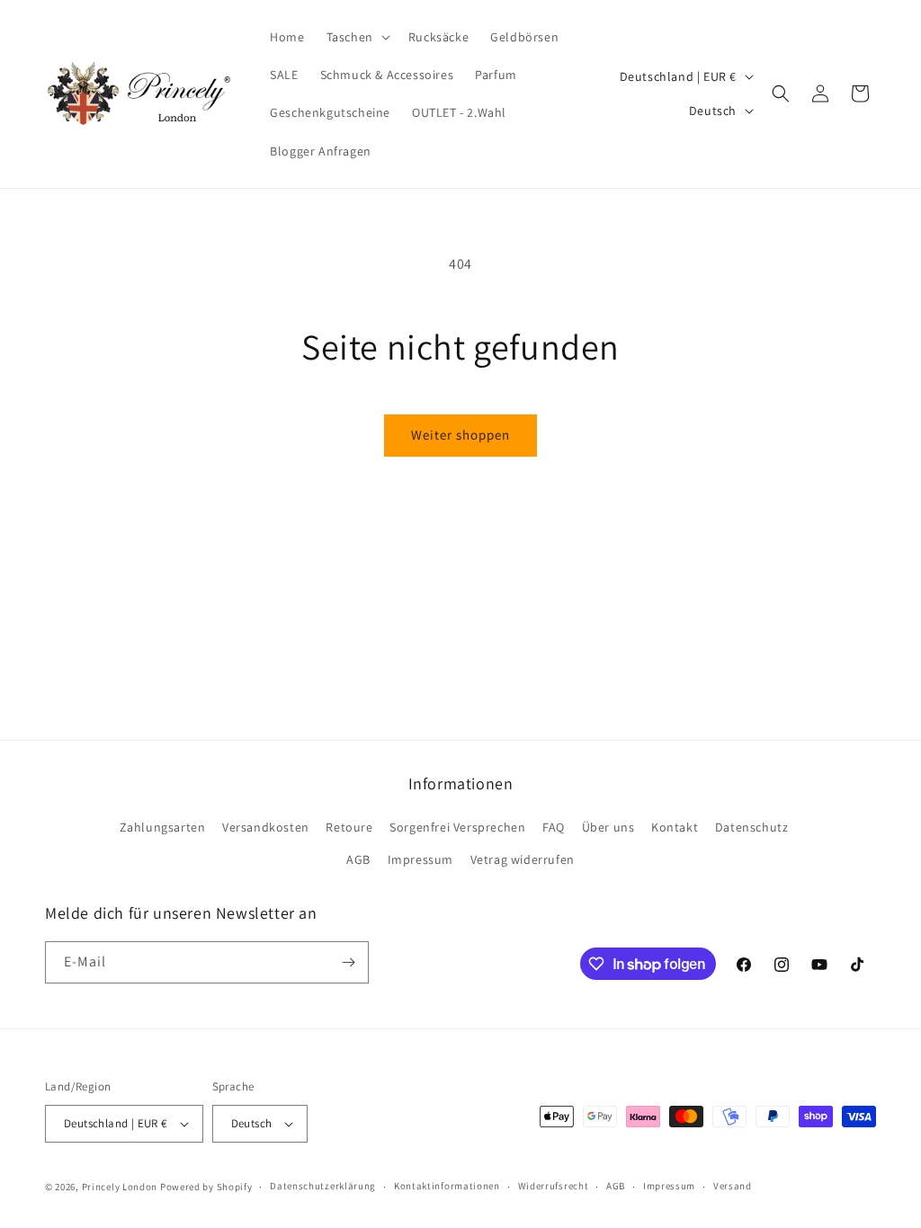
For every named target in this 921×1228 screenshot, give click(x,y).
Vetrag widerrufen (522, 859)
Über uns (608, 827)
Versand (732, 1185)
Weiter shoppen (460, 434)
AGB (358, 859)
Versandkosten (265, 827)
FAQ (553, 827)
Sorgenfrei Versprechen (457, 827)
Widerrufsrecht (553, 1185)
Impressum (420, 859)
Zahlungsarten (163, 827)
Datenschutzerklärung (323, 1185)
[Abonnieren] (348, 962)
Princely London (120, 1186)
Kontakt (674, 827)
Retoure (349, 827)
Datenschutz (752, 827)
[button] (357, 37)
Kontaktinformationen (447, 1185)
